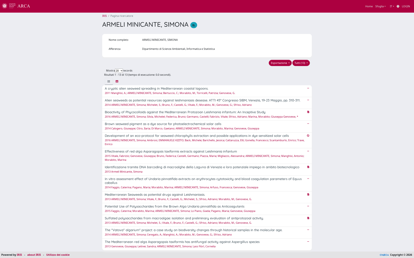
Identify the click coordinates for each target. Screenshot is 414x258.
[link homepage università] (38, 6)
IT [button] (391, 6)
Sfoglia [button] (379, 6)
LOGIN (406, 6)
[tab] (109, 81)
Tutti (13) (300, 63)
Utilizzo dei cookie (58, 255)
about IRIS (34, 255)
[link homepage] (18, 6)
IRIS (104, 16)
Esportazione (279, 63)
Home (369, 6)
